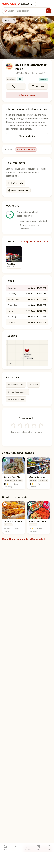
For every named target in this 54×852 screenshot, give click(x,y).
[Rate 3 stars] (27, 425)
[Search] (48, 10)
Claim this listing (27, 136)
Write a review (28, 95)
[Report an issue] (42, 20)
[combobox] (26, 10)
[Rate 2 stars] (20, 425)
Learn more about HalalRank (33, 221)
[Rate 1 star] (13, 425)
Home (6, 20)
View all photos (41, 241)
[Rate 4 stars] (34, 425)
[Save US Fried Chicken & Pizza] (49, 20)
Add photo (27, 241)
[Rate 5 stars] (41, 425)
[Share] (35, 20)
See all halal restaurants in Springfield (22, 539)
